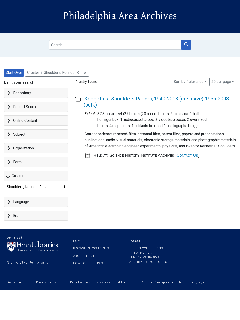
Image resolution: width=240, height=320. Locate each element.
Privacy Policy (46, 282)
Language (21, 202)
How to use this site (90, 263)
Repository (22, 93)
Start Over (14, 72)
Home (77, 240)
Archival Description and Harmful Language (173, 282)
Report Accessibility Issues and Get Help (99, 282)
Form (17, 162)
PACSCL (135, 240)
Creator (18, 176)
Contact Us (187, 155)
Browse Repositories (91, 248)
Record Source (25, 106)
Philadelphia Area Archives (120, 16)
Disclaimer (14, 282)
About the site (85, 255)
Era (15, 215)
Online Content (25, 120)
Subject (19, 134)
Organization (23, 148)
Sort (188, 81)
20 (221, 81)
